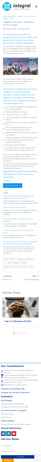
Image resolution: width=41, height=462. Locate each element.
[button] (36, 6)
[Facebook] (3, 433)
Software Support (7, 414)
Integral (12, 16)
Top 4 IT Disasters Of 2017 (18, 321)
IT (5, 263)
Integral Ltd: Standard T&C (13, 389)
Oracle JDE (30, 16)
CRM (5, 16)
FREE (12, 259)
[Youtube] (13, 433)
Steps (5, 19)
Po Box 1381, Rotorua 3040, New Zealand (16, 424)
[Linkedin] (8, 433)
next (37, 314)
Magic (20, 16)
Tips (11, 19)
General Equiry (6, 417)
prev (3, 314)
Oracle (24, 263)
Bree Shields (12, 29)
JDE (10, 263)
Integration (30, 259)
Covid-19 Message (31, 277)
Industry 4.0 (7, 277)
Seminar (17, 266)
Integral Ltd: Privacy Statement (15, 392)
